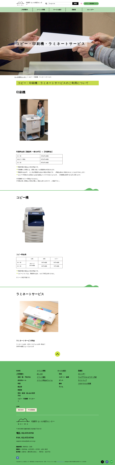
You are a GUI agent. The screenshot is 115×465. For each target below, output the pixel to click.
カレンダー (90, 9)
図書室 (74, 9)
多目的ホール (22, 380)
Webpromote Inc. (60, 461)
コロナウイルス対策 (84, 383)
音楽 (60, 374)
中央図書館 (31, 410)
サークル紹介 (62, 371)
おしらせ (40, 374)
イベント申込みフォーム (45, 380)
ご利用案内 (19, 374)
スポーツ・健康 (64, 377)
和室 (19, 383)
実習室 (20, 390)
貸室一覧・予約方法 (24, 377)
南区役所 (21, 410)
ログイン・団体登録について (91, 3)
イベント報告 (41, 377)
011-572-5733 (27, 433)
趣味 (60, 383)
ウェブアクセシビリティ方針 (87, 377)
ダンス (61, 380)
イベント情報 (41, 9)
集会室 (20, 387)
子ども (61, 387)
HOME (18, 371)
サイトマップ (82, 380)
